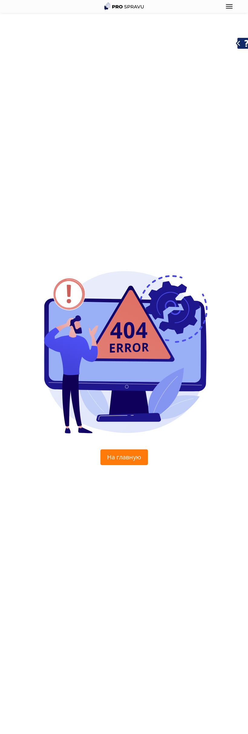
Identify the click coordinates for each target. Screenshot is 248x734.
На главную (124, 457)
